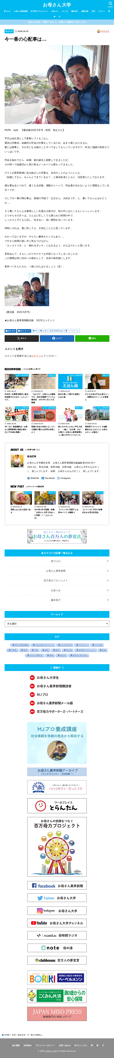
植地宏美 (105, 31)
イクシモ (64, 11)
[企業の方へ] (57, 711)
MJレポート (25, 331)
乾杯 (25, 650)
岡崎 (47, 650)
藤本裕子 (74, 11)
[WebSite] (33, 478)
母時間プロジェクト (87, 650)
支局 (93, 11)
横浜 (57, 650)
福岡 (51, 655)
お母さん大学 (57, 4)
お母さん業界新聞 (20, 11)
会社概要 (16, 1045)
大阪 (36, 650)
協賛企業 (84, 11)
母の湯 (69, 650)
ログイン (101, 11)
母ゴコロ (7, 11)
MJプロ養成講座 (21, 645)
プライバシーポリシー (45, 1045)
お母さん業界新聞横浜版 (52, 331)
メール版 (98, 645)
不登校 (13, 650)
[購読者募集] (57, 686)
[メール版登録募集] (57, 703)
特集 (104, 650)
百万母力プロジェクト (39, 11)
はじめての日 (66, 645)
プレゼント (83, 645)
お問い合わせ (65, 1045)
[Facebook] (48, 478)
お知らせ (54, 11)
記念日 (63, 655)
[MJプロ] (57, 694)
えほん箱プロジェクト (44, 645)
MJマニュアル (80, 1045)
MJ (36, 331)
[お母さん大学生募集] (57, 677)
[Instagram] (64, 478)
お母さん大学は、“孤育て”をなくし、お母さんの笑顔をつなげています (57, 22)
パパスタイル (73, 331)
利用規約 (27, 1045)
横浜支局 (9, 31)
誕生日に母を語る (80, 655)
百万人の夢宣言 (36, 655)
